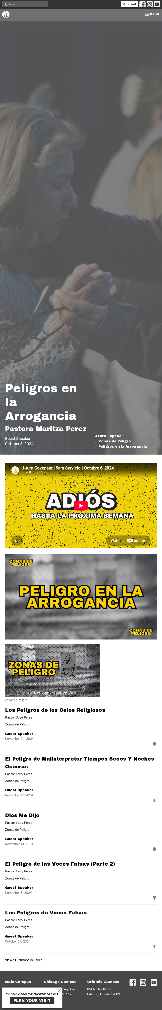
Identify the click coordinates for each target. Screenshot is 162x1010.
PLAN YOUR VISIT (32, 1000)
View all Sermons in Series (23, 960)
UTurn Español (108, 436)
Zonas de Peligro (115, 441)
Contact (129, 4)
